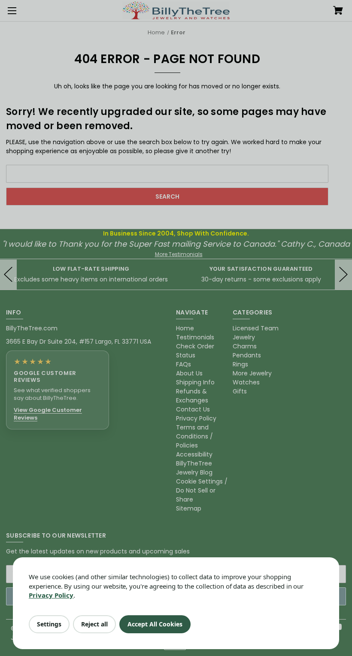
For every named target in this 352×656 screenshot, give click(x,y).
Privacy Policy (51, 595)
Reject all (94, 624)
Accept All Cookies (154, 624)
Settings (49, 624)
